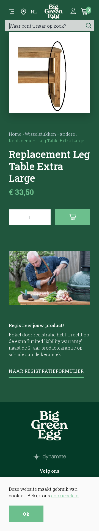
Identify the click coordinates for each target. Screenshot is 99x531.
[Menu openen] (11, 12)
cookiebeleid (65, 495)
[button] (49, 106)
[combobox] (44, 25)
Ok (26, 514)
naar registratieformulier (46, 371)
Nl (34, 12)
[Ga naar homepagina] (54, 11)
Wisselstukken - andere (50, 134)
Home (15, 134)
